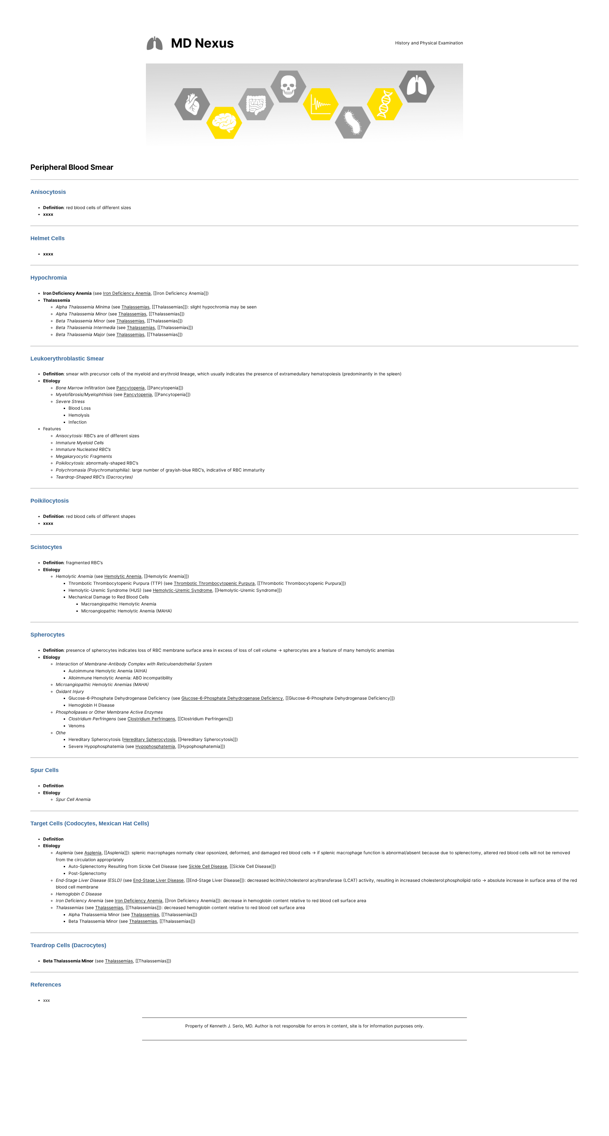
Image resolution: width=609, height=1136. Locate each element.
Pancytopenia (130, 387)
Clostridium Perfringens (151, 718)
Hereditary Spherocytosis (149, 739)
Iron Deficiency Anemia (127, 293)
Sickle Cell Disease (208, 866)
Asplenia (93, 852)
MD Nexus (202, 43)
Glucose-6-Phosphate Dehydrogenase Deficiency (232, 698)
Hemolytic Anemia (122, 576)
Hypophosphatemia (155, 746)
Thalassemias (135, 306)
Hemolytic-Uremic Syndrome (182, 590)
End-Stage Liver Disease (158, 880)
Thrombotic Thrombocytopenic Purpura (214, 583)
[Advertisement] (304, 1089)
